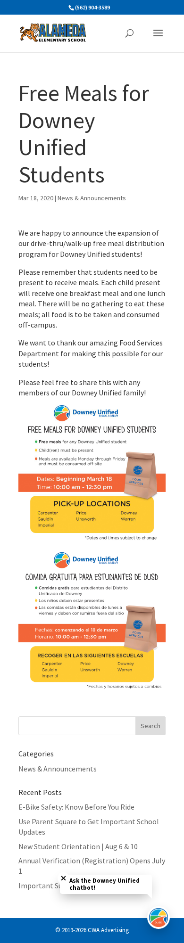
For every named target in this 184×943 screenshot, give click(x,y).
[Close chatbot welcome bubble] (63, 878)
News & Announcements (92, 198)
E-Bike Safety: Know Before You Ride (76, 807)
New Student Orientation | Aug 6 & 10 (78, 846)
